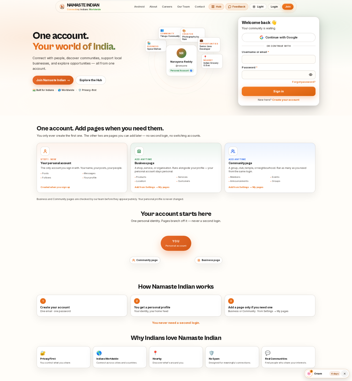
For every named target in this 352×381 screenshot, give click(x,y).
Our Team (183, 6)
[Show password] (310, 74)
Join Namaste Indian (53, 80)
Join (288, 6)
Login (274, 6)
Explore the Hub (91, 80)
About (153, 6)
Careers (167, 6)
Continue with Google (281, 37)
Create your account (285, 99)
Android (139, 6)
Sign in (278, 91)
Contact (200, 6)
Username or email (255, 51)
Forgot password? (303, 81)
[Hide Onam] (344, 373)
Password (249, 67)
